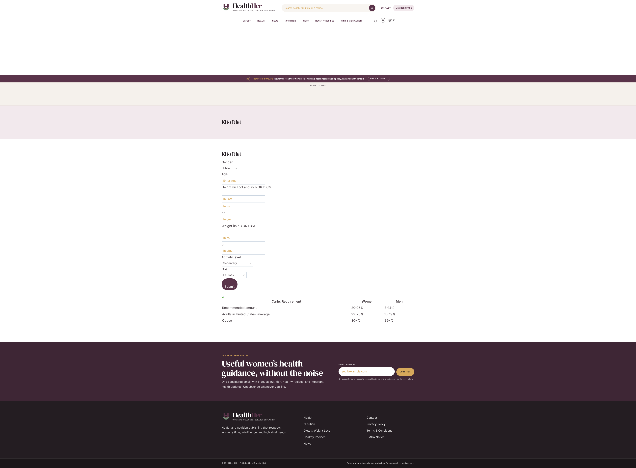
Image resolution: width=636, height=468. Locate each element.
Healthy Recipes (324, 21)
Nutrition (290, 21)
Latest (247, 21)
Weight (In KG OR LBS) (238, 226)
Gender (227, 162)
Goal (225, 269)
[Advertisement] (318, 50)
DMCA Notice (376, 437)
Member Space (404, 8)
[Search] (372, 8)
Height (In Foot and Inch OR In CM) (247, 187)
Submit (230, 286)
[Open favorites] (375, 21)
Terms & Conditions (379, 430)
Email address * (348, 364)
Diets (306, 21)
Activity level (231, 257)
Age (225, 174)
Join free (405, 372)
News (275, 21)
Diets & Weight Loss (317, 430)
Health (261, 21)
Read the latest (379, 79)
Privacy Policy (376, 424)
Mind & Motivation (351, 21)
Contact (386, 8)
